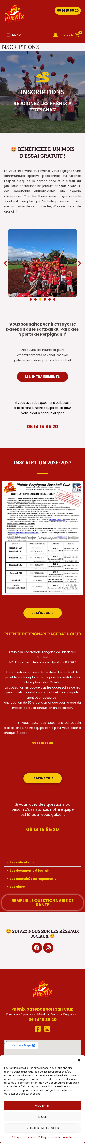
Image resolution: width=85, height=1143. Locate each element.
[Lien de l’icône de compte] (55, 35)
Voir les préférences (42, 1128)
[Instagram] (47, 1028)
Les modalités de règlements (33, 879)
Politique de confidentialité (55, 1137)
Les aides (17, 887)
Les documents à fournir (29, 870)
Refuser (42, 1117)
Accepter (42, 1105)
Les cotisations (22, 862)
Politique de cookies (24, 1137)
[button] (79, 1060)
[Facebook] (37, 1028)
